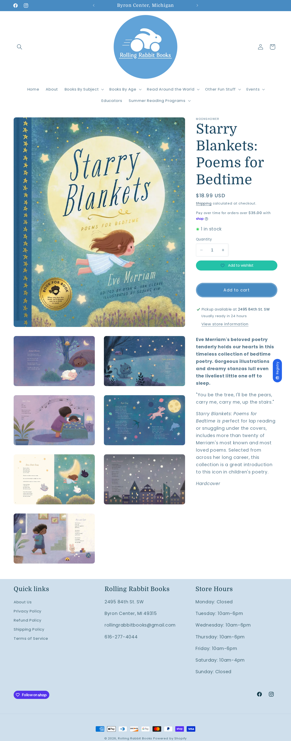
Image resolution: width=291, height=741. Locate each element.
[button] (20, 47)
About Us (23, 602)
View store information (224, 324)
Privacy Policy (27, 611)
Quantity (204, 239)
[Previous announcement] (94, 5)
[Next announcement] (197, 5)
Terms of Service (31, 638)
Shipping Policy (29, 629)
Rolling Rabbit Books (135, 738)
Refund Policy (27, 620)
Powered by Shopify (170, 738)
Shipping (204, 203)
